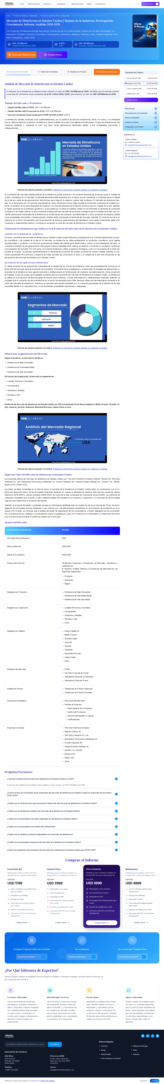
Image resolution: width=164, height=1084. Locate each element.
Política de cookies (47, 1081)
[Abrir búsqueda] (138, 4)
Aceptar (155, 1081)
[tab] (17, 72)
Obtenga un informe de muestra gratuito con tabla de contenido (80, 190)
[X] (152, 1036)
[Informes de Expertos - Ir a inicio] (9, 4)
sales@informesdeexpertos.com (140, 145)
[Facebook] (143, 1036)
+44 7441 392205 (133, 153)
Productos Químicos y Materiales (25, 16)
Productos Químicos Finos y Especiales (55, 16)
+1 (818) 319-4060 (134, 142)
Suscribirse (54, 1044)
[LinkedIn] (157, 1036)
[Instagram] (147, 1036)
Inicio (8, 16)
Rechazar (143, 1081)
